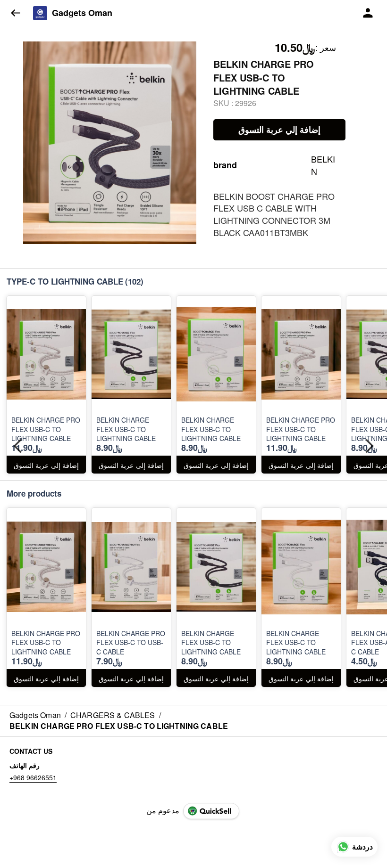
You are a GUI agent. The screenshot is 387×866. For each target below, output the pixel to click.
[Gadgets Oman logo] (40, 13)
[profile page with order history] (368, 13)
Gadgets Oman (82, 13)
